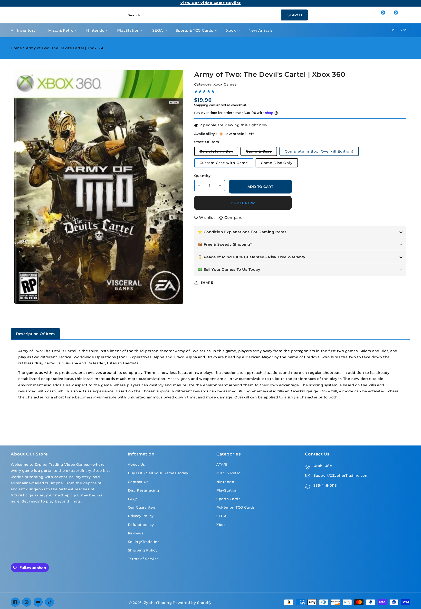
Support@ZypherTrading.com (341, 475)
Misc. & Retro (61, 30)
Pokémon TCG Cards (235, 507)
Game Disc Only (279, 163)
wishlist (207, 217)
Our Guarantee (141, 507)
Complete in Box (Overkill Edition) (319, 151)
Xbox (231, 30)
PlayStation (128, 30)
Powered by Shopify (192, 602)
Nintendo (95, 30)
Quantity (202, 176)
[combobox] (215, 15)
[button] (400, 15)
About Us (136, 464)
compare (233, 217)
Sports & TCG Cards (194, 30)
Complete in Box (219, 152)
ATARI (221, 464)
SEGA (157, 30)
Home (16, 48)
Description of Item (35, 333)
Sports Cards (228, 499)
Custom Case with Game (224, 163)
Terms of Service (143, 559)
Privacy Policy (141, 516)
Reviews (136, 533)
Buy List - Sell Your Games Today (158, 473)
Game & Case (261, 152)
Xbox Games (225, 84)
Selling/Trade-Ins (144, 542)
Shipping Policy (143, 550)
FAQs (133, 499)
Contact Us (138, 482)
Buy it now (243, 203)
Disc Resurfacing (143, 490)
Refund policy (141, 524)
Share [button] (207, 282)
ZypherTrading (158, 602)
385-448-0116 (325, 485)
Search (294, 15)
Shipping (201, 104)
